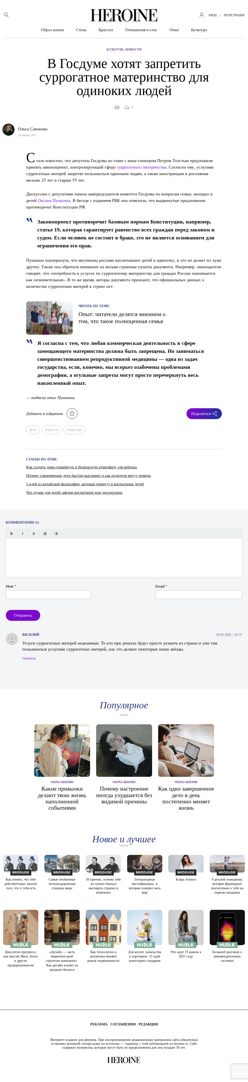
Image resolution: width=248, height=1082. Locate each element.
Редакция (148, 1024)
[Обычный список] (45, 533)
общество (74, 430)
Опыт (174, 30)
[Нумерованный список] (56, 533)
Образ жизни (52, 30)
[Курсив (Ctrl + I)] (22, 533)
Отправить (23, 615)
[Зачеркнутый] (34, 533)
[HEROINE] (124, 15)
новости (51, 430)
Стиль (81, 30)
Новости (133, 49)
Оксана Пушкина (54, 200)
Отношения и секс (141, 30)
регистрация (234, 15)
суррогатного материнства (141, 167)
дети (33, 430)
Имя (11, 586)
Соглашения (123, 1024)
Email (161, 586)
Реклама (99, 1024)
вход (213, 15)
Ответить (29, 658)
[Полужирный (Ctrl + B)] (11, 533)
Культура (199, 30)
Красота (106, 30)
